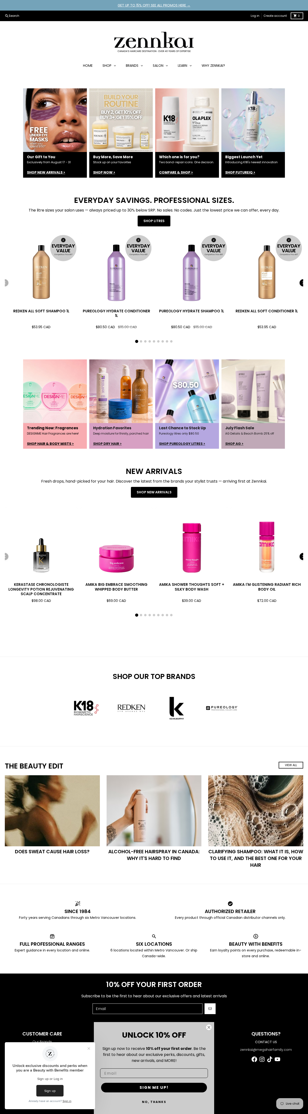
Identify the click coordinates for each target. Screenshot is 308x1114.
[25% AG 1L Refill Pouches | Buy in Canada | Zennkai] (55, 120)
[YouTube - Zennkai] (277, 1059)
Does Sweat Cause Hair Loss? (52, 851)
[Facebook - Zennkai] (254, 1059)
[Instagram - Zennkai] (262, 1059)
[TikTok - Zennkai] (270, 1059)
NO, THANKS (154, 1102)
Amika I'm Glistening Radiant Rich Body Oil (267, 587)
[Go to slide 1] (136, 341)
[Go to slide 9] (171, 341)
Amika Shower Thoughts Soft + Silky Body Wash (191, 587)
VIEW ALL (291, 765)
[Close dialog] (209, 1027)
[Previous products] (4, 282)
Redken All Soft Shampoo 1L (41, 311)
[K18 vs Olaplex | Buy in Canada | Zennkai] (187, 120)
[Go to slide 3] (145, 341)
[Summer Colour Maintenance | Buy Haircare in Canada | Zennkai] (121, 391)
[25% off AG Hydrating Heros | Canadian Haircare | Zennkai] (253, 391)
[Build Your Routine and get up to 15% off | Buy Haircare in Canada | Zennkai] (121, 120)
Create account (275, 16)
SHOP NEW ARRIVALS (154, 492)
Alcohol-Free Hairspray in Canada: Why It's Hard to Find (154, 855)
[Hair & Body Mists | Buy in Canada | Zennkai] (55, 391)
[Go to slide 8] (167, 341)
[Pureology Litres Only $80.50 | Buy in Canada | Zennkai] (187, 391)
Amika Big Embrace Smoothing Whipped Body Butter (116, 587)
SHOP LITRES (154, 220)
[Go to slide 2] (141, 341)
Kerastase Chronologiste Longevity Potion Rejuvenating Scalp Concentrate (41, 589)
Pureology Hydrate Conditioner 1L (116, 313)
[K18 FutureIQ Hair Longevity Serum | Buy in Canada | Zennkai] (253, 120)
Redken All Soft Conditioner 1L (267, 311)
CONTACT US (266, 1042)
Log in (255, 16)
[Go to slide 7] (162, 341)
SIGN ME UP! (154, 1087)
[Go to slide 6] (158, 341)
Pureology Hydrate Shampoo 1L (191, 311)
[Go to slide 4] (149, 341)
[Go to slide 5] (154, 341)
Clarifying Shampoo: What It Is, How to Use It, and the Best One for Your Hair (255, 858)
